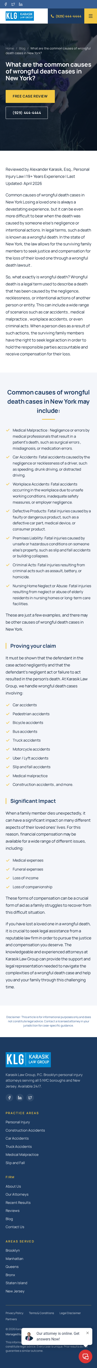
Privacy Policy (14, 1313)
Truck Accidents (19, 1146)
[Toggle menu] (90, 16)
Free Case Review (30, 96)
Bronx (10, 1274)
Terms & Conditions (41, 1313)
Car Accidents (17, 1138)
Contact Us (15, 1226)
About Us (13, 1186)
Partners (11, 1319)
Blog (22, 48)
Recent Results (18, 1202)
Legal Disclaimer (70, 1313)
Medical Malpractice (22, 1154)
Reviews (13, 1210)
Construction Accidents (25, 1130)
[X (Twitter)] (13, 4)
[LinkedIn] (21, 4)
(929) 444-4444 (68, 16)
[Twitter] (30, 1097)
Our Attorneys (17, 1194)
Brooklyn (13, 1250)
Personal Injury (18, 1122)
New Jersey (15, 1291)
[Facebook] (6, 4)
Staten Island (16, 1282)
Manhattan (14, 1258)
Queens (12, 1266)
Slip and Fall (15, 1162)
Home (10, 48)
